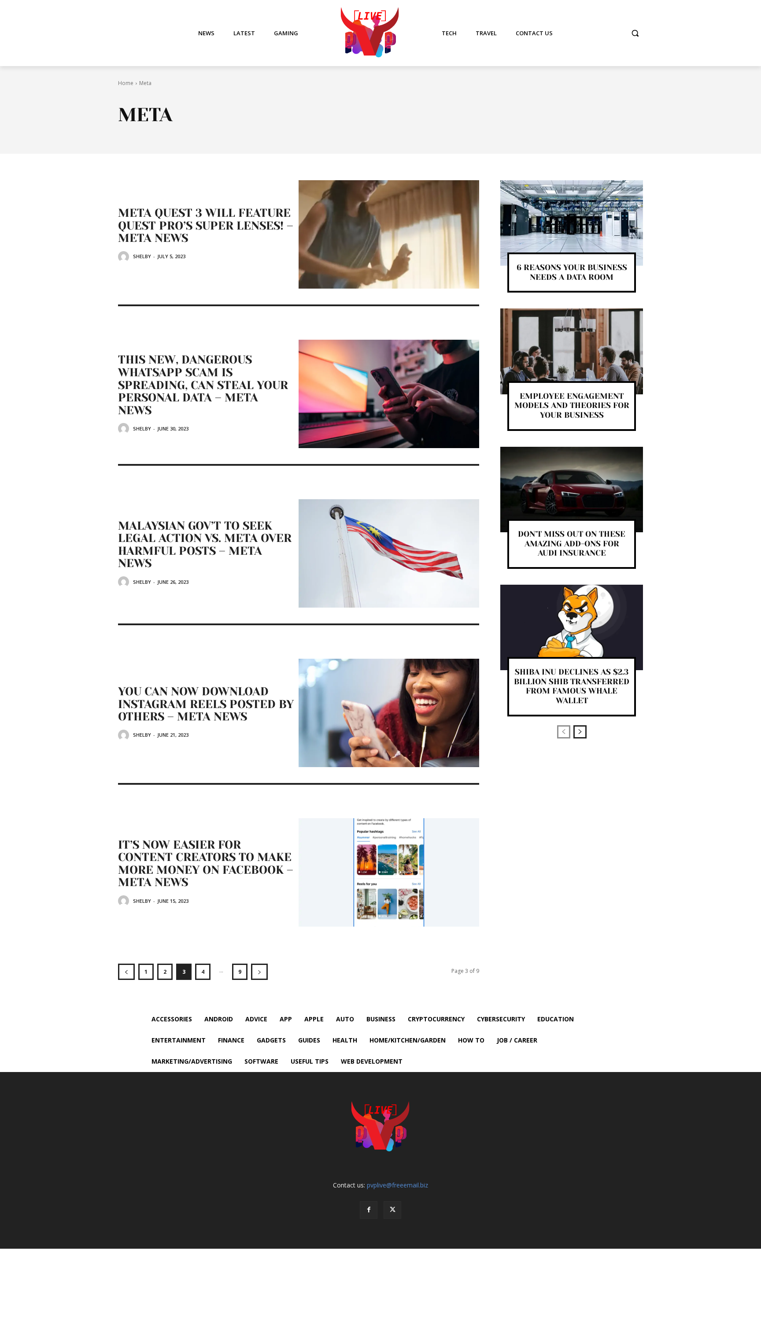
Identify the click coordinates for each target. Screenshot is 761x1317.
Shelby (142, 256)
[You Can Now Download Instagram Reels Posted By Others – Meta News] (389, 713)
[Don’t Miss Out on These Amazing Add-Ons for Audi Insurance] (571, 489)
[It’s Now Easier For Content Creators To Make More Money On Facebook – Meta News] (389, 872)
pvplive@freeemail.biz (397, 1185)
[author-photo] (125, 256)
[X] (392, 1210)
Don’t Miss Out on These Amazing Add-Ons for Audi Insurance (571, 543)
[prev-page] (126, 972)
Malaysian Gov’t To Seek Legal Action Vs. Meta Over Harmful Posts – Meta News (205, 544)
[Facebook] (368, 1210)
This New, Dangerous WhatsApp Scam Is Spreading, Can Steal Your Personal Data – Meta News (203, 384)
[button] (635, 33)
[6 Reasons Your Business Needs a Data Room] (571, 223)
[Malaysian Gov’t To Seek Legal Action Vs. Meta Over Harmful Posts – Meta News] (389, 553)
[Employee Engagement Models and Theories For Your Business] (571, 351)
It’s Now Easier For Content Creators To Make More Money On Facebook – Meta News (205, 863)
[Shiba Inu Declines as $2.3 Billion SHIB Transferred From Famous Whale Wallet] (571, 627)
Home (125, 83)
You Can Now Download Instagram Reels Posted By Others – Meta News (206, 704)
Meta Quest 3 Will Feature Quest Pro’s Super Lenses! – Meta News (205, 225)
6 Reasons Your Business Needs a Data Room (572, 272)
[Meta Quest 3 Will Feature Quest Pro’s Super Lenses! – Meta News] (389, 234)
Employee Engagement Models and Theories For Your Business (571, 405)
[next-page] (259, 972)
